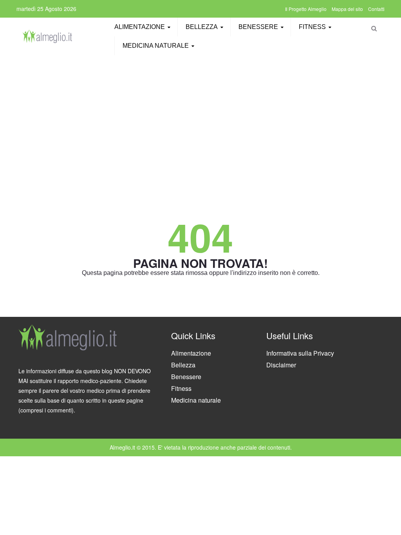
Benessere (258, 26)
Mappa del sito (347, 8)
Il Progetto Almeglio (306, 8)
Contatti (376, 8)
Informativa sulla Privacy (300, 353)
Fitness (312, 26)
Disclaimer (281, 364)
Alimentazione (139, 26)
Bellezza (202, 26)
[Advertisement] (200, 115)
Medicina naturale (156, 45)
